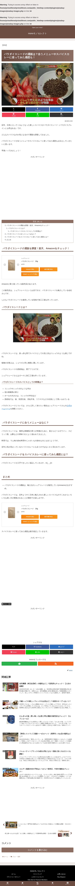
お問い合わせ (61, 874)
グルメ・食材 (7, 604)
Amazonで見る (30, 269)
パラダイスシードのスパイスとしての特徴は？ (26, 231)
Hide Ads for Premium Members (37, 880)
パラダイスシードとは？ (16, 228)
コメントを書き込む (38, 850)
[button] (61, 115)
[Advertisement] (37, 175)
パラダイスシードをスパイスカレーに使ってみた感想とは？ (27, 237)
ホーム (14, 874)
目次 (34, 221)
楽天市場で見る (48, 269)
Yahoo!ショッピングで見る (30, 274)
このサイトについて (37, 877)
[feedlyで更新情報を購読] (19, 664)
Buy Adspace (61, 877)
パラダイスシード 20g (29, 261)
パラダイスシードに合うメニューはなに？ (21, 234)
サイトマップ (37, 874)
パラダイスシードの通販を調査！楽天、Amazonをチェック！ (28, 225)
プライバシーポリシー (13, 877)
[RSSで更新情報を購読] (55, 664)
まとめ (8, 240)
